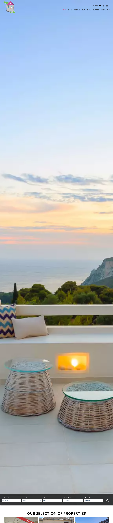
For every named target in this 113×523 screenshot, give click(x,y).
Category (6, 497)
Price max (88, 497)
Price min (67, 497)
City (45, 497)
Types (25, 497)
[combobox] (11, 500)
